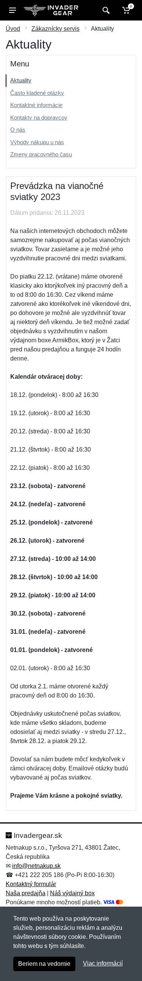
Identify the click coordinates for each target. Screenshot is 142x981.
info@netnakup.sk (36, 866)
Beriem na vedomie (44, 964)
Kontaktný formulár (31, 884)
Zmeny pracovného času (41, 154)
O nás (17, 129)
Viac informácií (103, 963)
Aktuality (20, 80)
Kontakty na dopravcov (38, 117)
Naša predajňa (25, 893)
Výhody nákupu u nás (37, 142)
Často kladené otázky (37, 93)
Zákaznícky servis (55, 28)
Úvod (13, 28)
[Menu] (12, 10)
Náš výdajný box (72, 893)
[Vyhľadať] (105, 10)
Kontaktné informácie (36, 105)
